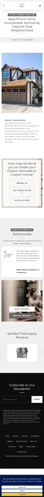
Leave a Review (21, 309)
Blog (21, 447)
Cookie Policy (22, 452)
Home (7, 436)
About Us (33, 441)
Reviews (25, 436)
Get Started (35, 436)
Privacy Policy (31, 447)
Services (16, 436)
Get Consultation (22, 190)
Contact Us (12, 447)
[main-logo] (22, 4)
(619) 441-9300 (23, 200)
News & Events (21, 441)
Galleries (10, 441)
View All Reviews (21, 316)
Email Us (23, 183)
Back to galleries (22, 40)
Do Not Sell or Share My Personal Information (22, 456)
